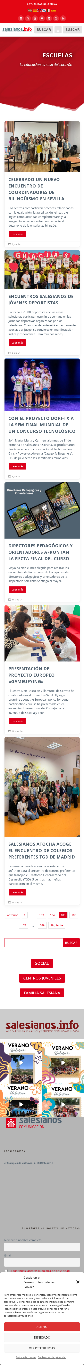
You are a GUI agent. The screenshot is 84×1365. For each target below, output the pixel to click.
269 (42, 925)
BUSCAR (44, 29)
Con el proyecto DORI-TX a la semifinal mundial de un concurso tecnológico (42, 418)
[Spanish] (53, 10)
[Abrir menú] (58, 29)
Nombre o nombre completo (22, 1240)
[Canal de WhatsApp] (56, 18)
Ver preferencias (42, 1348)
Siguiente (57, 925)
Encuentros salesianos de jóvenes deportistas (42, 302)
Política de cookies (26, 1357)
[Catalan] (35, 10)
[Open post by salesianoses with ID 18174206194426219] (63, 1104)
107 (23, 925)
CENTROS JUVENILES (42, 978)
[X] (28, 18)
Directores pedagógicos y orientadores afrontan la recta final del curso (42, 542)
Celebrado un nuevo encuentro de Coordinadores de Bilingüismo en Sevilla (42, 184)
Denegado (42, 1337)
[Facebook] (21, 18)
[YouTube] (42, 18)
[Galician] (44, 10)
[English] (39, 10)
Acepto (42, 1327)
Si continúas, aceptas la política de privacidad (40, 1271)
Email (8, 1255)
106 (73, 915)
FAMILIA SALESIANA (42, 992)
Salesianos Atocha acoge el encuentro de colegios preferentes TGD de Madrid (42, 821)
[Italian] (49, 10)
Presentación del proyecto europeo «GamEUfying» (42, 669)
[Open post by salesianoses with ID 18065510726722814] (21, 1063)
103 (41, 915)
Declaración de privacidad (52, 1357)
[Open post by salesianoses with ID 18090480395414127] (63, 1063)
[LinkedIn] (63, 18)
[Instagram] (35, 18)
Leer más (17, 234)
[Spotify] (49, 18)
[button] (78, 1282)
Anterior (12, 915)
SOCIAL (42, 963)
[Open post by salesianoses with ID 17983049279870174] (21, 1104)
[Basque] (30, 10)
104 (52, 915)
